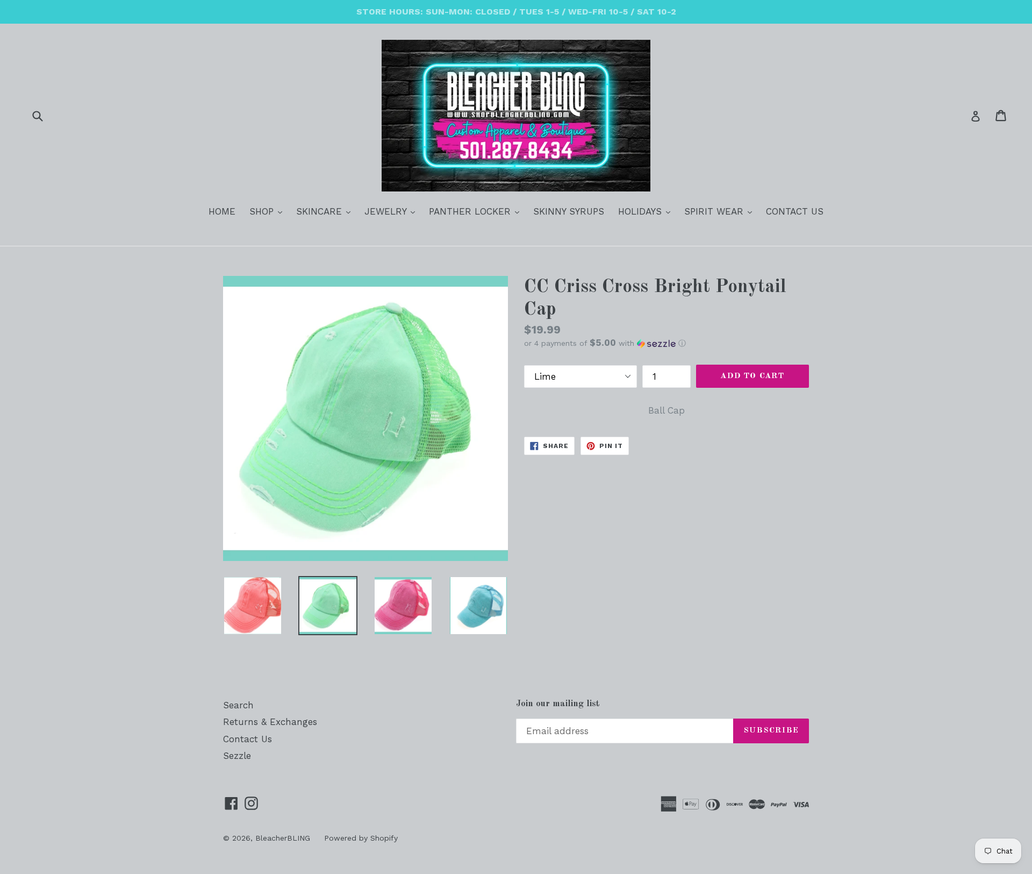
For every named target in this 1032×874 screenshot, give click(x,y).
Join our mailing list (558, 703)
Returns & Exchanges (270, 721)
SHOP (268, 211)
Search (238, 705)
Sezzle (237, 755)
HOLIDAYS (647, 211)
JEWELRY (392, 211)
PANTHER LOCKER (477, 211)
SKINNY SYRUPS (568, 211)
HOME (222, 211)
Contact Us (247, 739)
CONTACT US (794, 211)
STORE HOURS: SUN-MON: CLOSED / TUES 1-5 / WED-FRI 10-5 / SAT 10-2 (516, 11)
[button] (666, 343)
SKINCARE (326, 211)
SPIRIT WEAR (720, 211)
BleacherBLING (282, 838)
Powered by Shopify (361, 838)
